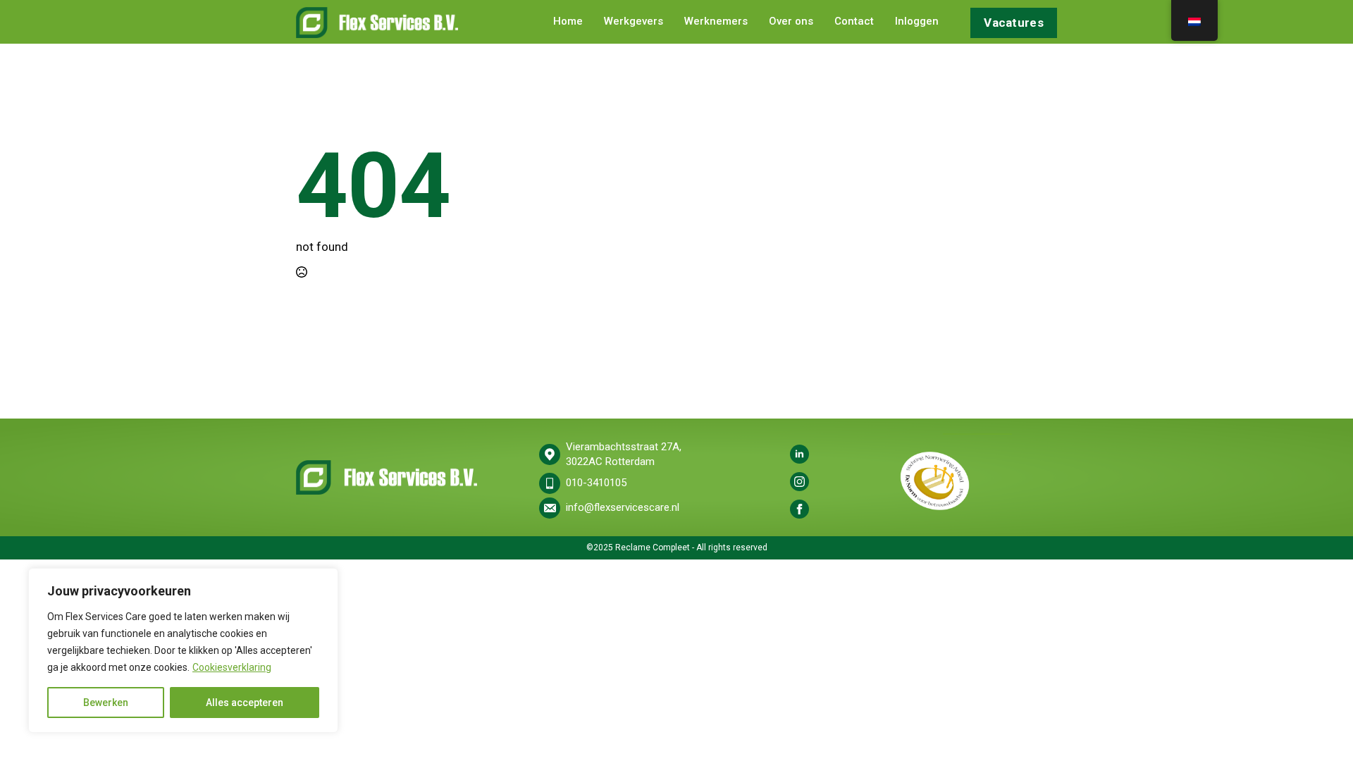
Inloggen (917, 21)
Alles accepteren (244, 702)
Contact (854, 21)
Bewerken (105, 702)
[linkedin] (799, 454)
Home (568, 21)
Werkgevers (633, 21)
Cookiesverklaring (231, 667)
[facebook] (799, 509)
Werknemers (716, 21)
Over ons (791, 21)
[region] (183, 650)
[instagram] (799, 481)
